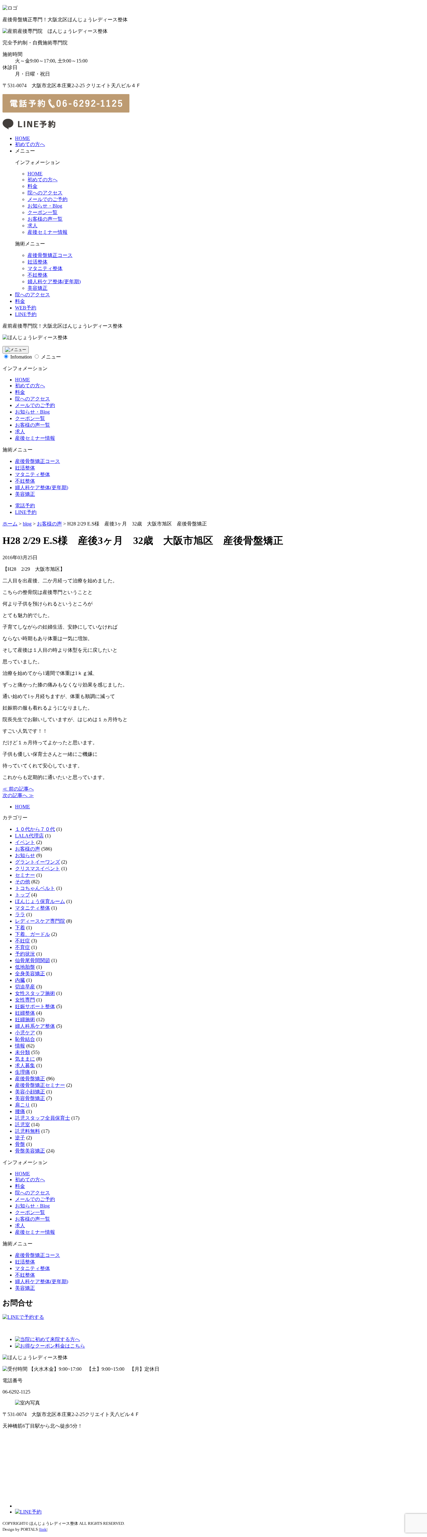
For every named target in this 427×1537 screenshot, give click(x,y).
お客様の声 (27, 848)
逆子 (20, 1137)
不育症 (22, 947)
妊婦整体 (25, 1013)
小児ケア (25, 1032)
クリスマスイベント (37, 868)
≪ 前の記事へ (18, 788)
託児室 (22, 1124)
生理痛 (22, 1072)
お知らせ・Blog (45, 205)
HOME (22, 138)
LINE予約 (26, 314)
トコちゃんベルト (35, 888)
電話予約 (25, 505)
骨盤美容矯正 (30, 1150)
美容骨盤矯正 (30, 1098)
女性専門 (25, 999)
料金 (33, 186)
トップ (22, 894)
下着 (20, 927)
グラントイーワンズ (37, 862)
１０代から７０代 (35, 829)
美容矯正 (38, 288)
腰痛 (20, 1111)
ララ (20, 914)
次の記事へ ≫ (18, 795)
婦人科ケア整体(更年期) (54, 281)
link (43, 1529)
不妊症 (22, 940)
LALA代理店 (29, 835)
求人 (33, 225)
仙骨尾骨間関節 (32, 960)
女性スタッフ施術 (35, 993)
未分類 (22, 1052)
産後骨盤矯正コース (50, 255)
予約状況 (25, 954)
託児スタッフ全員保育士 (42, 1118)
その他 (22, 881)
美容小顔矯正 (30, 1091)
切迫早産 (25, 986)
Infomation (21, 356)
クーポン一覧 (43, 212)
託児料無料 (27, 1131)
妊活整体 (38, 261)
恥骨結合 (25, 1039)
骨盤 (20, 1144)
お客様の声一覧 (45, 219)
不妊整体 (38, 275)
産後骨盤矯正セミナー (40, 1085)
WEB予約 (25, 307)
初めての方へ (30, 144)
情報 (20, 1045)
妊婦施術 (25, 1019)
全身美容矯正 (30, 973)
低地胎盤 (25, 967)
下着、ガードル (32, 934)
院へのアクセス (45, 192)
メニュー (51, 356)
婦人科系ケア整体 (35, 1026)
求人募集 (25, 1065)
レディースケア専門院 (40, 921)
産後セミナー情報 (48, 232)
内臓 (20, 980)
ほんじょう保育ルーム (40, 901)
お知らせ (25, 855)
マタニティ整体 (45, 268)
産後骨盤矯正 (30, 1078)
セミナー (25, 875)
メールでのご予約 (48, 199)
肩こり (22, 1105)
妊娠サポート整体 (35, 1006)
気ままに (25, 1059)
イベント (25, 842)
